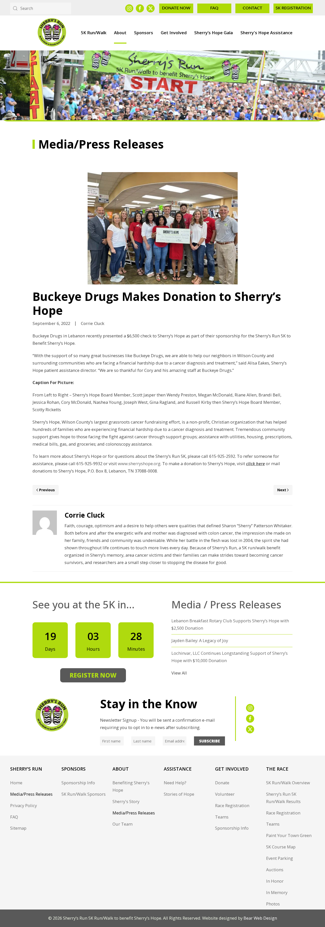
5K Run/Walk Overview (288, 783)
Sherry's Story (125, 801)
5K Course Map (281, 847)
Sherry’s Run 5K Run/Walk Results (283, 797)
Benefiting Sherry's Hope (131, 786)
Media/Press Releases (31, 794)
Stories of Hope (179, 794)
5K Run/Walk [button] (93, 32)
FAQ (214, 8)
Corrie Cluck (92, 323)
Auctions (274, 870)
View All (179, 673)
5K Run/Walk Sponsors (83, 794)
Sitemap (18, 828)
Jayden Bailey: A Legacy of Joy (199, 640)
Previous (47, 489)
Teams (222, 817)
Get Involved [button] (174, 32)
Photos (273, 904)
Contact (252, 8)
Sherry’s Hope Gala (213, 32)
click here (255, 463)
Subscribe (209, 740)
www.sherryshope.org (139, 463)
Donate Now (176, 8)
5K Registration (293, 8)
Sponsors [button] (143, 32)
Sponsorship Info (78, 783)
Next (281, 489)
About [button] (120, 32)
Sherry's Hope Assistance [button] (266, 32)
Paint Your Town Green (289, 835)
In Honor (275, 881)
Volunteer (225, 794)
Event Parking (279, 858)
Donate (222, 783)
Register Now (93, 675)
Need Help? (175, 783)
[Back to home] (51, 32)
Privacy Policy (23, 805)
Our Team (122, 824)
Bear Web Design (260, 918)
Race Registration (232, 805)
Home (16, 783)
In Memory (276, 892)
